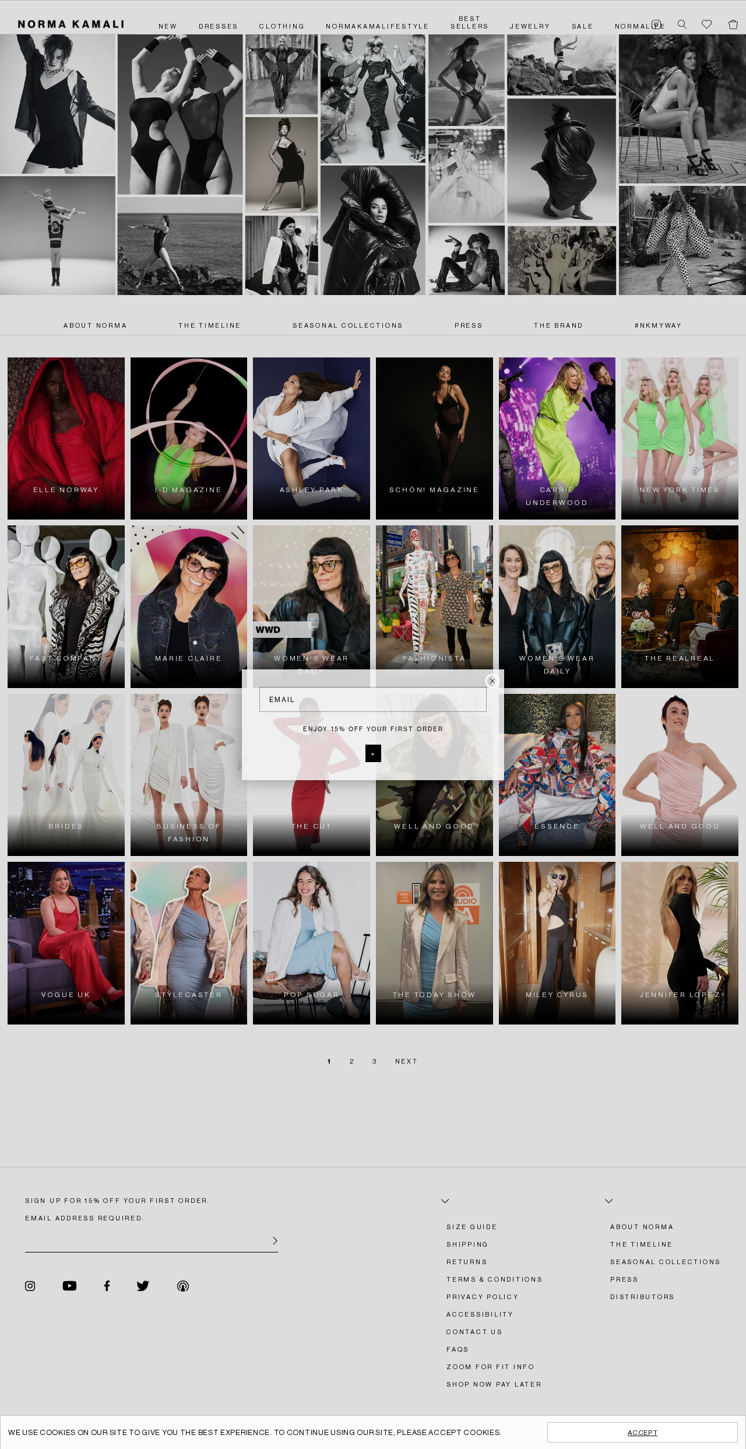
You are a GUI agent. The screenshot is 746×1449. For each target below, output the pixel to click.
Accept (642, 1433)
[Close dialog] (492, 681)
